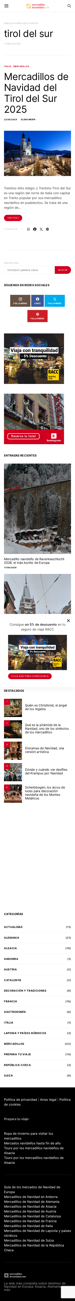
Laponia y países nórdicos (25, 1033)
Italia (7, 66)
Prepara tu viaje (17, 1054)
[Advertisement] (37, 860)
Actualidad (13, 927)
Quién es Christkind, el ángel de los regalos (46, 707)
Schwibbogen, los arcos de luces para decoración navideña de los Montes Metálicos (45, 792)
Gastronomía (15, 1011)
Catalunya (12, 980)
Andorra (11, 958)
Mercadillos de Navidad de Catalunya (32, 1216)
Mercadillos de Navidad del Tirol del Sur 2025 (36, 93)
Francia (10, 1001)
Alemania (11, 937)
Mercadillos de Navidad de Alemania (31, 1202)
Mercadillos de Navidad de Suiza (29, 1240)
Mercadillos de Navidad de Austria (30, 1211)
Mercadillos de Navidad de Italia (28, 1226)
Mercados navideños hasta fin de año (32, 1143)
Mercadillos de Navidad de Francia (30, 1221)
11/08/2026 (10, 567)
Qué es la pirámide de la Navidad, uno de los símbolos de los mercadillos (47, 728)
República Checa (17, 1065)
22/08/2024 (10, 119)
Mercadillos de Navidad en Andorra (31, 1197)
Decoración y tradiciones (25, 990)
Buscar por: (11, 263)
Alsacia (10, 948)
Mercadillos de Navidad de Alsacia (30, 1206)
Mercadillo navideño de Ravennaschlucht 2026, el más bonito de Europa (34, 561)
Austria (10, 969)
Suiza (8, 1075)
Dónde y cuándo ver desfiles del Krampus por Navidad (46, 771)
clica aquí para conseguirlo (30, 676)
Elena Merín (28, 119)
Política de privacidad (20, 1100)
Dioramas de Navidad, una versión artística (44, 750)
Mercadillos (21, 66)
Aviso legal (48, 1100)
